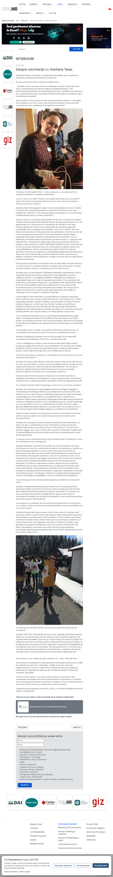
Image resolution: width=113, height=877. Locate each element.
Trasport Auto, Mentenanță (31, 777)
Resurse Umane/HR (28, 764)
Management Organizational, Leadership (36, 774)
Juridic (22, 762)
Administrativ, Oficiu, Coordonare (33, 759)
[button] (34, 4)
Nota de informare (11, 872)
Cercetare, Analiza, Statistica (31, 769)
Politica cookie (24, 872)
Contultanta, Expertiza (29, 772)
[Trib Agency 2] (99, 38)
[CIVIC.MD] (9, 9)
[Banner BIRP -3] (42, 34)
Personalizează (83, 865)
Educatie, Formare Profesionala (33, 755)
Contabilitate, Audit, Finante (31, 752)
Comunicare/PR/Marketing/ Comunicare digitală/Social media (45, 750)
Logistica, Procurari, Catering (31, 767)
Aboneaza (25, 785)
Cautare (76, 49)
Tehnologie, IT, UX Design (30, 757)
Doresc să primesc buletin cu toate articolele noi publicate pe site (46, 779)
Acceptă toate (100, 865)
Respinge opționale (63, 865)
